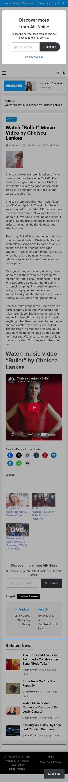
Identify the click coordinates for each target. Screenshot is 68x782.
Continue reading (34, 56)
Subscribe (50, 47)
